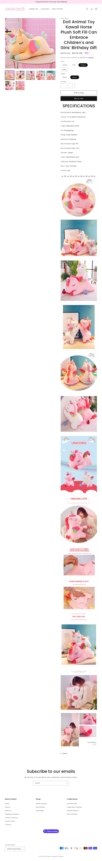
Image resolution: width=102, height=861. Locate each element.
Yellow (83, 65)
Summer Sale (72, 804)
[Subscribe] (66, 783)
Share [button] (65, 753)
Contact (8, 825)
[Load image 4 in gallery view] (40, 75)
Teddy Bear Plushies (74, 807)
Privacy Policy (10, 821)
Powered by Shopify (57, 856)
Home (7, 804)
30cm (66, 77)
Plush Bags (40, 811)
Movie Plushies (41, 804)
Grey (64, 69)
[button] (87, 9)
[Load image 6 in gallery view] (9, 85)
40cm (74, 77)
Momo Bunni (47, 856)
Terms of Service (11, 818)
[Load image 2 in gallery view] (20, 75)
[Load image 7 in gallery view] (20, 85)
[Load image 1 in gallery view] (9, 75)
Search (7, 807)
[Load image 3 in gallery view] (30, 75)
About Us (8, 811)
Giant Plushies (72, 814)
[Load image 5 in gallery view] (51, 75)
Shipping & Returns (12, 814)
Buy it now (78, 98)
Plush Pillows (40, 807)
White (66, 65)
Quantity (63, 82)
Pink (75, 65)
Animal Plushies (72, 811)
